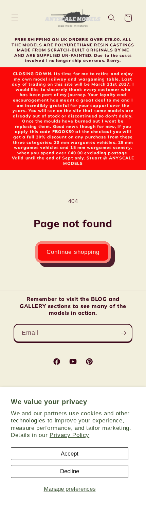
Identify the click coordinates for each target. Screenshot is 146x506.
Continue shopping (73, 252)
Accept (69, 453)
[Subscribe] (123, 333)
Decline (69, 471)
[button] (15, 18)
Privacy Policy (69, 435)
